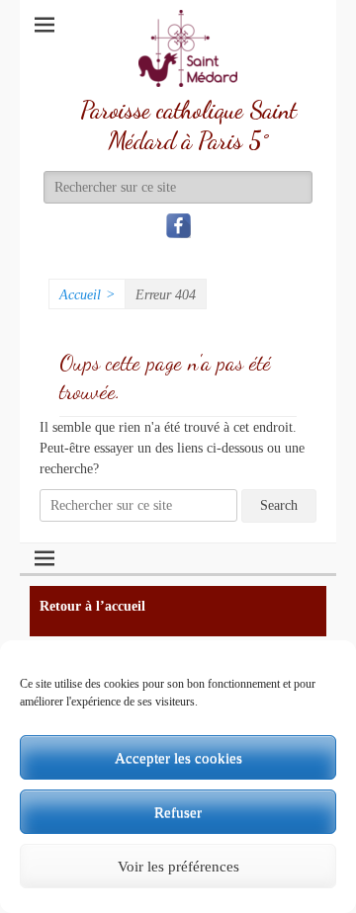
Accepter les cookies (178, 758)
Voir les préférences (178, 866)
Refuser (178, 812)
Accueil (87, 295)
